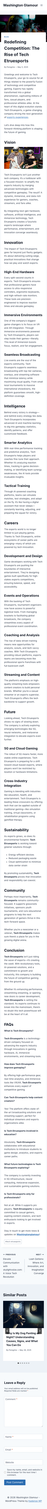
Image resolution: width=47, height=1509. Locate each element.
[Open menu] (41, 5)
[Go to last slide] (7, 1331)
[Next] (40, 1331)
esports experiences (17, 117)
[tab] (18, 1363)
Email (9, 1449)
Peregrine (11, 67)
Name (9, 1437)
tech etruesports (12, 1241)
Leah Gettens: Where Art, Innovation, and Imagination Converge (36, 1264)
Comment (11, 1399)
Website (9, 1462)
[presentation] (23, 1314)
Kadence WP (35, 1501)
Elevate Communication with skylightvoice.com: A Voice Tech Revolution (12, 1265)
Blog (6, 37)
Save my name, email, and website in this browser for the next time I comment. (24, 1472)
